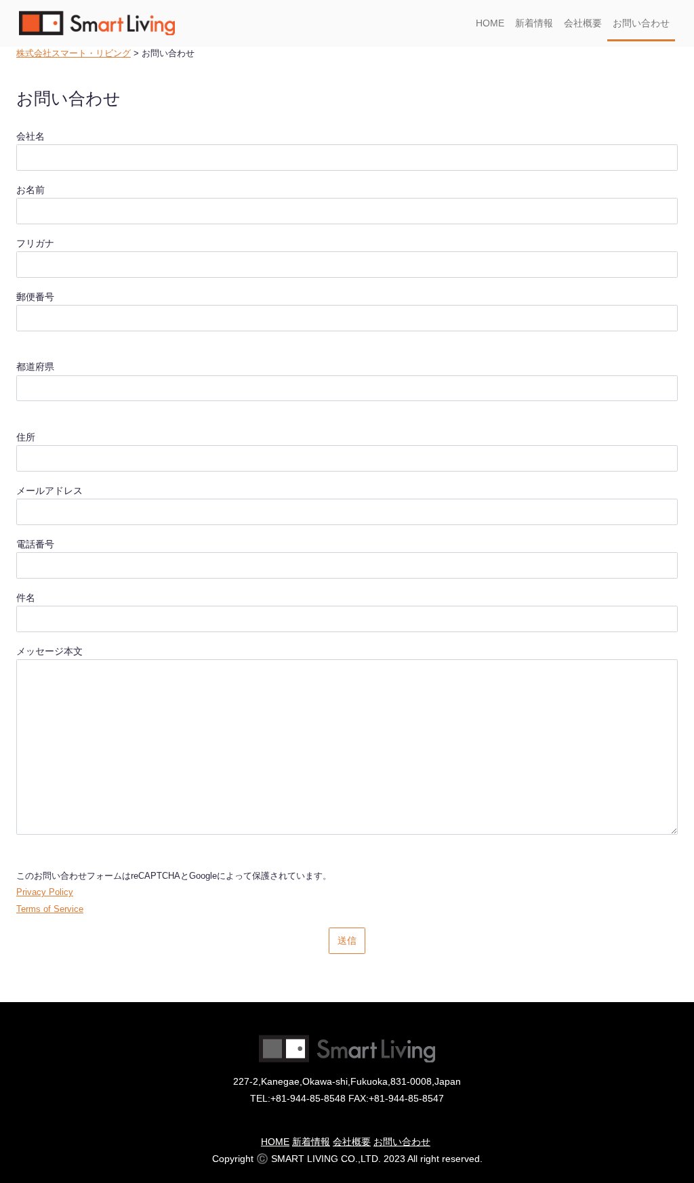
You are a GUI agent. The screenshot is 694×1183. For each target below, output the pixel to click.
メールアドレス (49, 490)
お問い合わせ (641, 23)
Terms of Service (49, 909)
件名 (25, 597)
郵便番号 (35, 296)
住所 (25, 437)
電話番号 (35, 544)
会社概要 (583, 23)
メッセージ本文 (49, 651)
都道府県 (35, 366)
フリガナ (35, 243)
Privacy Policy (44, 892)
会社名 (30, 136)
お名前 (30, 189)
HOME (490, 23)
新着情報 (534, 23)
